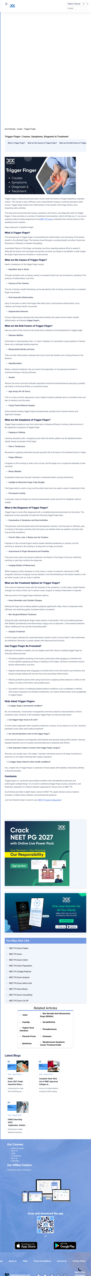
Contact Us (62, 1261)
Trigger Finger (30, 129)
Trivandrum (27, 1170)
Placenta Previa (29, 1036)
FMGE (13, 1153)
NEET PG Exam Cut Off (18, 1001)
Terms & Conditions (42, 1261)
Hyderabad (11, 1170)
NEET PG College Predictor (20, 971)
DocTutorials (10, 129)
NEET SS (14, 1158)
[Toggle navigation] (6, 4)
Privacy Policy (79, 1261)
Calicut (19, 1170)
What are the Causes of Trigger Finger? (42, 143)
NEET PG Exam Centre (18, 960)
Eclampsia (47, 1036)
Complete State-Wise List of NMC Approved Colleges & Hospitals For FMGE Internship (48, 1082)
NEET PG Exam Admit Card (20, 983)
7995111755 (79, 1272)
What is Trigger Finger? (16, 143)
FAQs (25, 1261)
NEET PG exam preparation (49, 800)
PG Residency (16, 1156)
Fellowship (15, 1161)
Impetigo (26, 1022)
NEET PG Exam (15, 954)
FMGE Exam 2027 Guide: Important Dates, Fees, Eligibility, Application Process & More (17, 1082)
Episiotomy (27, 1043)
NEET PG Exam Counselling (20, 995)
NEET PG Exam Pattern (18, 948)
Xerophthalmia (49, 1022)
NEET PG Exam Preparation (20, 966)
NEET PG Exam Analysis (19, 977)
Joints (24, 1015)
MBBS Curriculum (17, 1148)
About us (13, 1261)
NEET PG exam (46, 219)
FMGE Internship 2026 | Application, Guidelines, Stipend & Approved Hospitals (17, 1122)
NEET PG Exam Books (18, 989)
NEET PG (14, 1151)
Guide (19, 129)
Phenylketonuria (50, 1029)
